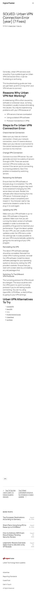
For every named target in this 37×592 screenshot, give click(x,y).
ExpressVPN (10, 306)
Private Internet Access (14, 314)
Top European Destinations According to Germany (13, 518)
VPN (5, 479)
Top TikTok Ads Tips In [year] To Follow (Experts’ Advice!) (9, 493)
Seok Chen (12, 26)
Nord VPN (9, 309)
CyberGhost (10, 317)
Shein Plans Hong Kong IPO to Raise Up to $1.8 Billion (14, 526)
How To (19, 26)
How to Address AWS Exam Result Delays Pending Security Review (13, 535)
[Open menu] (33, 3)
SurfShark (10, 320)
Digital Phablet (9, 3)
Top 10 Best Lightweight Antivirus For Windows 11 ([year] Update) (26, 493)
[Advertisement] (18, 397)
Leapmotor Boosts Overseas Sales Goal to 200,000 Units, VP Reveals (14, 545)
